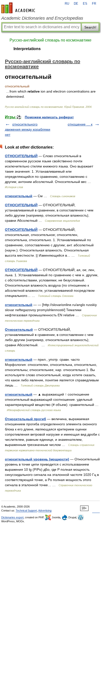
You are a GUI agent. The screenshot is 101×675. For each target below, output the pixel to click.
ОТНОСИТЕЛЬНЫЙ (21, 156)
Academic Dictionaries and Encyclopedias (42, 18)
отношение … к (80, 124)
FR (94, 3)
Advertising (44, 510)
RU (67, 3)
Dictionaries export (12, 517)
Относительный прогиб (25, 419)
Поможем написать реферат (49, 117)
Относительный (19, 329)
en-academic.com (19, 7)
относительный (18, 196)
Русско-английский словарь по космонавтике (50, 40)
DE (76, 3)
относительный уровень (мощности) (37, 459)
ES (85, 3)
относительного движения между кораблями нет (27, 129)
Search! (90, 27)
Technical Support (26, 510)
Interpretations (27, 49)
